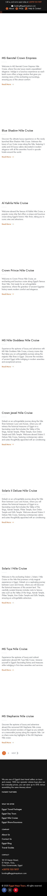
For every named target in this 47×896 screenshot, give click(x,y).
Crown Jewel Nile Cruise (17, 413)
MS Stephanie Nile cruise (18, 716)
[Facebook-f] (4, 890)
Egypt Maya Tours (17, 885)
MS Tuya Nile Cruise (14, 649)
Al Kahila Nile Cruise (15, 203)
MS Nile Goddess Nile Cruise (20, 340)
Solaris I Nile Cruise (14, 568)
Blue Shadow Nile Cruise (17, 130)
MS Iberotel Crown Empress (19, 58)
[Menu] (23, 12)
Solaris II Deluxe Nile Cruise (19, 490)
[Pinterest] (15, 890)
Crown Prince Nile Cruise (18, 270)
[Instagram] (10, 890)
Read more (6, 84)
